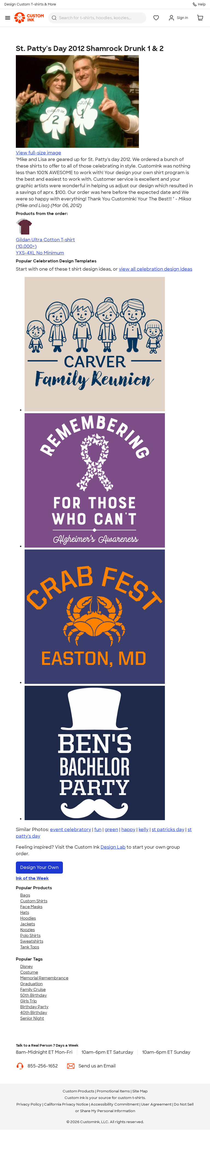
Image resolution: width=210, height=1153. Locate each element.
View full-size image (38, 153)
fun (97, 829)
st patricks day (168, 829)
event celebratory (70, 829)
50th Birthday (33, 995)
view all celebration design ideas (155, 269)
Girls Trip (28, 1001)
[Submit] (54, 17)
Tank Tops (29, 947)
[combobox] (97, 17)
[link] (29, 17)
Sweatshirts (31, 941)
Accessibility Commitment (115, 1104)
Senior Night (32, 1018)
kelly (143, 829)
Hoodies (28, 918)
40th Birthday (33, 1012)
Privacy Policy (29, 1104)
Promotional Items (113, 1091)
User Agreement (156, 1104)
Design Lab (113, 847)
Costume (29, 972)
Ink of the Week (32, 878)
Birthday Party (34, 1006)
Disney (26, 966)
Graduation (31, 983)
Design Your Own (39, 867)
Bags (25, 895)
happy (128, 829)
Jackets (27, 924)
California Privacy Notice (66, 1104)
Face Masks (31, 906)
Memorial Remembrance (44, 978)
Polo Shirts (30, 935)
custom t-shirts (131, 1097)
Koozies (27, 929)
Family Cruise (33, 989)
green (111, 829)
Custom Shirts (33, 901)
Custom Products (78, 1091)
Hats (24, 912)
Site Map (140, 1091)
